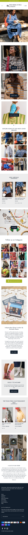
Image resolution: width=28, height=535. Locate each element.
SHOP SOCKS (14, 391)
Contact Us (3, 495)
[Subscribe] (22, 516)
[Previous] (3, 25)
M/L (5, 203)
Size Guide (3, 499)
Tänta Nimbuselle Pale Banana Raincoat (19, 424)
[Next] (24, 25)
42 (21, 203)
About (2, 494)
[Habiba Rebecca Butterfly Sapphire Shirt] (7, 189)
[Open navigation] (2, 5)
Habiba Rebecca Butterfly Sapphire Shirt (7, 199)
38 (18, 203)
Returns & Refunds (4, 498)
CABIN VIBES (14, 95)
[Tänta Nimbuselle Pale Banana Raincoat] (20, 414)
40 (19, 203)
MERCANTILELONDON (15, 281)
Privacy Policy (4, 501)
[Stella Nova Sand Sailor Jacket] (7, 414)
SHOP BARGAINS (14, 115)
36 (16, 203)
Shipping (3, 497)
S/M (3, 203)
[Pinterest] (5, 529)
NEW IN (14, 67)
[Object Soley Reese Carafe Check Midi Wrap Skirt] (20, 189)
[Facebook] (2, 529)
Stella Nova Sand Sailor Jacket (6, 424)
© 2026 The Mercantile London (7, 531)
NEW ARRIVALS (14, 177)
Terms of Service (4, 502)
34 (15, 203)
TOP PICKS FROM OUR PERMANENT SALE (14, 402)
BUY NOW (14, 352)
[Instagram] (7, 529)
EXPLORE (14, 30)
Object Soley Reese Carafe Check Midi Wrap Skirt (20, 199)
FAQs (2, 503)
